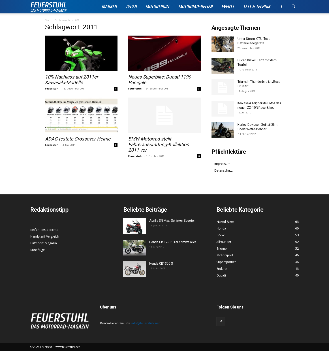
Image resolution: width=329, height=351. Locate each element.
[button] (293, 7)
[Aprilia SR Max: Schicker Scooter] (134, 226)
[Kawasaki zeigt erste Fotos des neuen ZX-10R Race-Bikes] (223, 109)
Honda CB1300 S (161, 263)
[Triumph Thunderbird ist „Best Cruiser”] (223, 87)
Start (48, 20)
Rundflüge (37, 250)
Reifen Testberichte (44, 230)
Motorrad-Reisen (195, 6)
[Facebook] (281, 6)
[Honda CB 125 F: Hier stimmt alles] (134, 247)
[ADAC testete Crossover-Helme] (81, 115)
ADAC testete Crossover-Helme (77, 139)
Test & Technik (256, 6)
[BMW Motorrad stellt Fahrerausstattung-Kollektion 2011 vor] (164, 115)
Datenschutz (223, 170)
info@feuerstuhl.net (145, 323)
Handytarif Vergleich (44, 236)
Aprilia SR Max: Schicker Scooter (172, 220)
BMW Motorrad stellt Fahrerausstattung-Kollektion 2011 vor (158, 144)
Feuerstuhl (52, 88)
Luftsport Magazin (43, 243)
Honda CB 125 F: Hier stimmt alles (173, 242)
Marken (109, 6)
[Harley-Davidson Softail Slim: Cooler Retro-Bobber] (223, 130)
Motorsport (157, 6)
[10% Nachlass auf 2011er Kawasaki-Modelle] (81, 53)
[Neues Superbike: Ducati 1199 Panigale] (164, 53)
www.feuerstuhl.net (68, 347)
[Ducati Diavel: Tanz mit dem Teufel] (223, 66)
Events (227, 6)
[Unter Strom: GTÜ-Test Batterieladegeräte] (223, 44)
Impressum (222, 164)
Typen (131, 6)
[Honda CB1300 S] (134, 269)
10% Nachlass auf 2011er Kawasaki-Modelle (71, 79)
